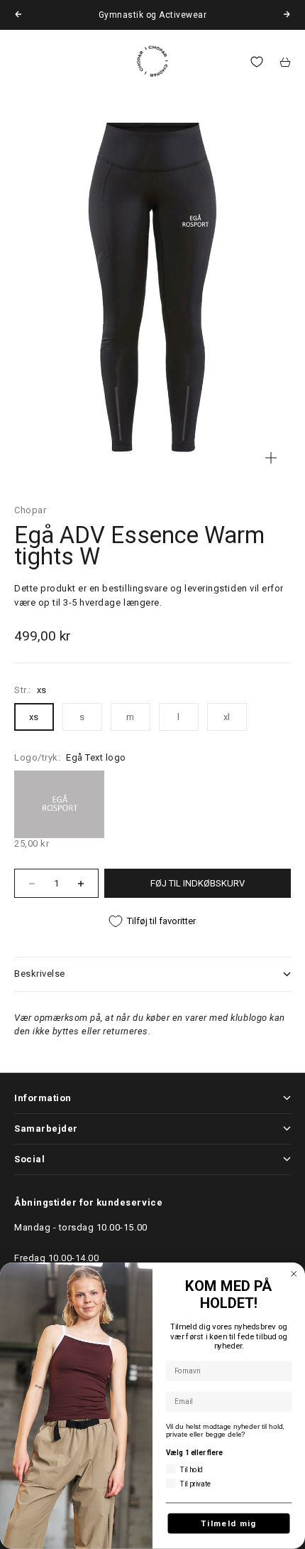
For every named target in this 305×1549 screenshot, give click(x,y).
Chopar (30, 510)
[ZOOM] (271, 458)
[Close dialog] (294, 1274)
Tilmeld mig (229, 1523)
